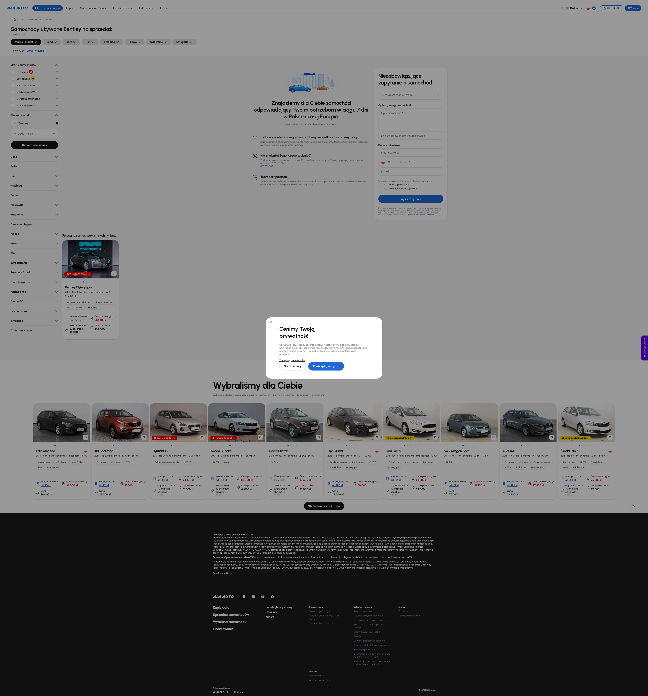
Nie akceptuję (292, 366)
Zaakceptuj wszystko (326, 366)
